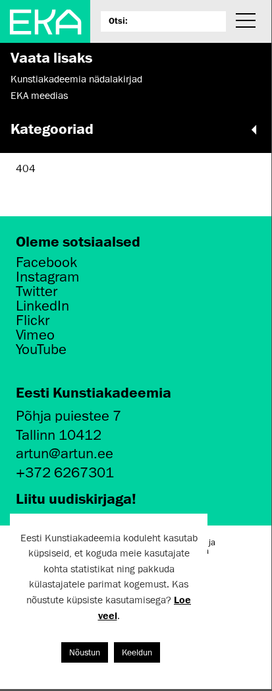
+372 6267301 (65, 472)
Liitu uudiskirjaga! (76, 498)
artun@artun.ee (64, 453)
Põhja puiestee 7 (68, 416)
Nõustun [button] (84, 652)
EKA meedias (39, 96)
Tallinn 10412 (58, 435)
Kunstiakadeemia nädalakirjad (76, 79)
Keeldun (137, 652)
